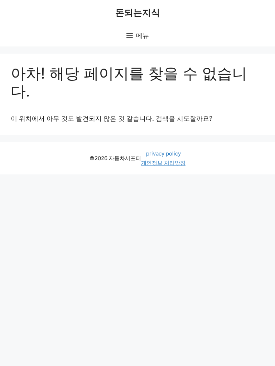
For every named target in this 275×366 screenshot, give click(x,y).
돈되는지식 (137, 12)
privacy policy (163, 153)
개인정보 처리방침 (163, 162)
